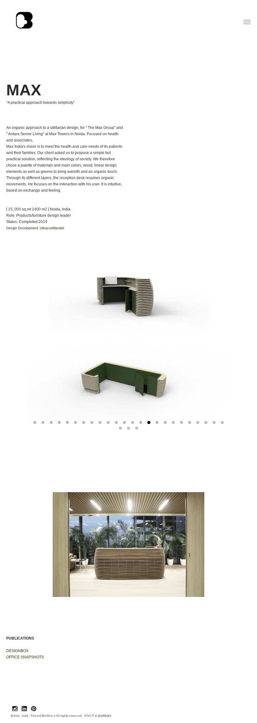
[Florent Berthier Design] (24, 20)
